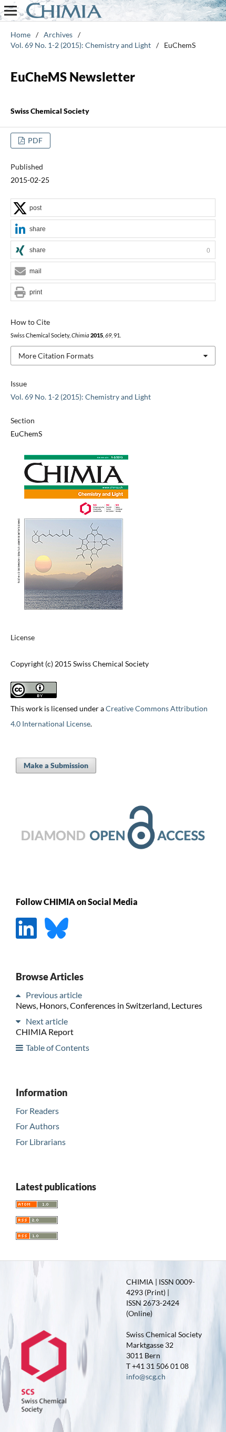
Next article (47, 1021)
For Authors (37, 1126)
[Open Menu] (10, 10)
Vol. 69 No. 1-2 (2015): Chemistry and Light (81, 45)
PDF (34, 140)
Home (20, 34)
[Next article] (20, 1021)
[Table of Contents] (20, 1047)
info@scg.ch (146, 1376)
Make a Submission (56, 765)
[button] (113, 208)
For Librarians (41, 1142)
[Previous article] (20, 995)
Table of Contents (57, 1047)
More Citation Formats (56, 355)
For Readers (37, 1111)
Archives (58, 34)
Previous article (54, 995)
